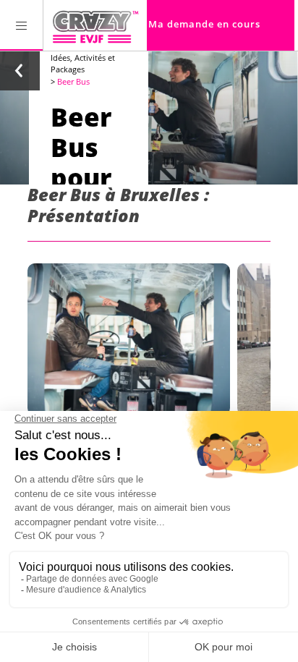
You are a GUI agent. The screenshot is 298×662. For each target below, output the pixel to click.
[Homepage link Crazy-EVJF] (95, 25)
